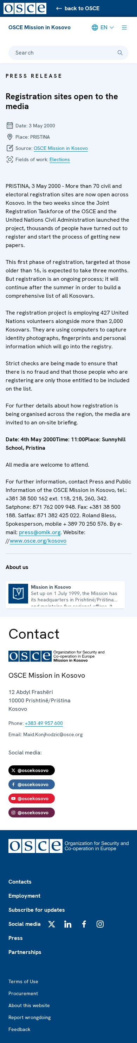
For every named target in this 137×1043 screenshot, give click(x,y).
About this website (29, 1005)
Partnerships (24, 952)
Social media (24, 924)
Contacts (20, 881)
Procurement (23, 993)
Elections (60, 159)
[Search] (120, 53)
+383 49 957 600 (44, 723)
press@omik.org (39, 532)
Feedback (19, 1029)
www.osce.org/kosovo (38, 540)
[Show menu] (124, 27)
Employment (24, 895)
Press (15, 938)
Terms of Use (23, 981)
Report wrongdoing (29, 1017)
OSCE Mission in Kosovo (39, 27)
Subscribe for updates (36, 910)
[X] (51, 924)
